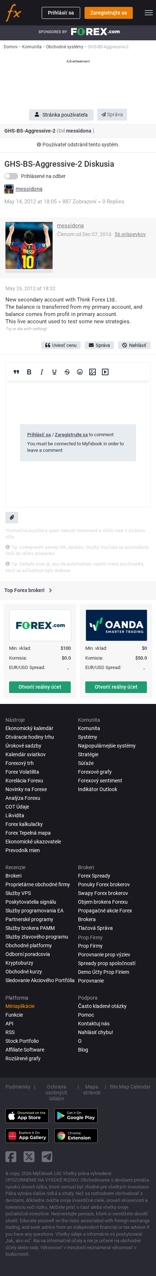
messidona (79, 131)
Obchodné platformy (28, 945)
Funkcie (14, 1015)
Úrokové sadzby (23, 746)
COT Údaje (17, 807)
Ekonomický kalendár (29, 728)
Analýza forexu (22, 798)
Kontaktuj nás (94, 1023)
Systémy (87, 737)
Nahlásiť (138, 345)
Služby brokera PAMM (30, 928)
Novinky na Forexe (26, 789)
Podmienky (17, 1087)
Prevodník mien (22, 850)
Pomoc (86, 1015)
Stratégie (88, 754)
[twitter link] (29, 1156)
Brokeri (13, 876)
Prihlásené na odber (43, 176)
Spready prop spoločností (106, 963)
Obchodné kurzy (23, 972)
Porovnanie (91, 981)
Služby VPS (18, 893)
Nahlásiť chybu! (95, 1032)
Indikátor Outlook (97, 789)
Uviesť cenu (64, 345)
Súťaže (86, 763)
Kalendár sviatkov (25, 754)
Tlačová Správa (95, 928)
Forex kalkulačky (24, 824)
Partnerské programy (29, 919)
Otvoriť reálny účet (40, 687)
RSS (10, 1032)
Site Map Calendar (130, 1087)
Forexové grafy (95, 772)
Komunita (89, 728)
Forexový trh (19, 763)
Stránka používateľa (65, 115)
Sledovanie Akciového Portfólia (40, 980)
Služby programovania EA (34, 911)
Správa (114, 114)
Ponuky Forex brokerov (104, 884)
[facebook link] (10, 1156)
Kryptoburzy (19, 963)
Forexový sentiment (100, 780)
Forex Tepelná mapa (28, 833)
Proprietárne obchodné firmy (37, 884)
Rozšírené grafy (23, 1058)
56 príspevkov (130, 234)
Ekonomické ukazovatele (33, 841)
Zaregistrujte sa (108, 13)
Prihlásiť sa (61, 13)
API (9, 1023)
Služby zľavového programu (36, 937)
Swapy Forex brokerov (103, 893)
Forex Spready (94, 876)
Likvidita (14, 815)
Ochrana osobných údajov (56, 1092)
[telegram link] (47, 1156)
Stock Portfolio (22, 1041)
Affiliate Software (24, 1050)
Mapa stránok (91, 1089)
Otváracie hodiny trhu (29, 737)
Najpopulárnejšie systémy (107, 746)
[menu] (148, 12)
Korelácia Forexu (24, 780)
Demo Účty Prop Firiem (103, 972)
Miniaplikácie (19, 1006)
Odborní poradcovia (27, 954)
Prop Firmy (90, 946)
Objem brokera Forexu (103, 902)
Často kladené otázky (102, 1006)
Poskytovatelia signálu (30, 902)
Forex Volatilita (22, 772)
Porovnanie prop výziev (104, 954)
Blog (83, 1050)
